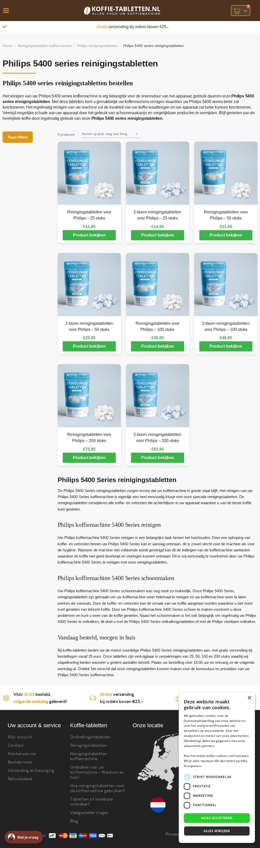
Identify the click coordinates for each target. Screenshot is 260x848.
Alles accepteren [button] (216, 818)
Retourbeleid (20, 778)
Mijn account (20, 737)
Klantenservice (22, 753)
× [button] (249, 698)
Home (7, 46)
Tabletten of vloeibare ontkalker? (91, 802)
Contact (16, 745)
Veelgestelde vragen (89, 812)
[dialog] (217, 767)
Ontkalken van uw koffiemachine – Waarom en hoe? (97, 772)
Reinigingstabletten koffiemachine (45, 46)
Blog (74, 821)
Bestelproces (20, 762)
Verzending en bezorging (31, 770)
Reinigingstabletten (88, 745)
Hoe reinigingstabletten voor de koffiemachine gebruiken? (97, 788)
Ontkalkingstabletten (90, 737)
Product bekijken (89, 235)
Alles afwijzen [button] (217, 831)
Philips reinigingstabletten (97, 46)
